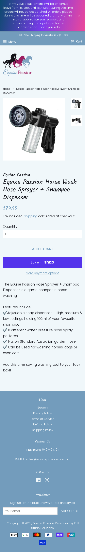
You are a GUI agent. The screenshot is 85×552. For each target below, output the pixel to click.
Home (6, 88)
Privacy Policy (42, 413)
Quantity (10, 226)
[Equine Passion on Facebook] (38, 481)
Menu (12, 41)
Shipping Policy (42, 430)
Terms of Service (42, 419)
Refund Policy (42, 424)
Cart (79, 41)
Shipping (30, 216)
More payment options (42, 273)
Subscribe (70, 511)
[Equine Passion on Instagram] (47, 481)
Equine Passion (43, 523)
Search (42, 408)
